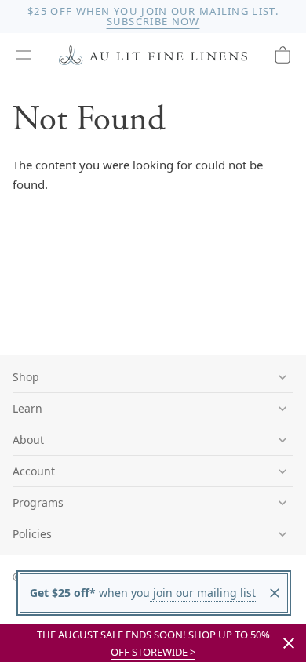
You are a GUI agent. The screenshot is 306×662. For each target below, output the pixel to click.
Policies (32, 533)
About (28, 439)
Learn (27, 408)
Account (34, 471)
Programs (38, 502)
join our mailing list (203, 592)
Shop (26, 376)
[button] (23, 55)
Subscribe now (153, 21)
